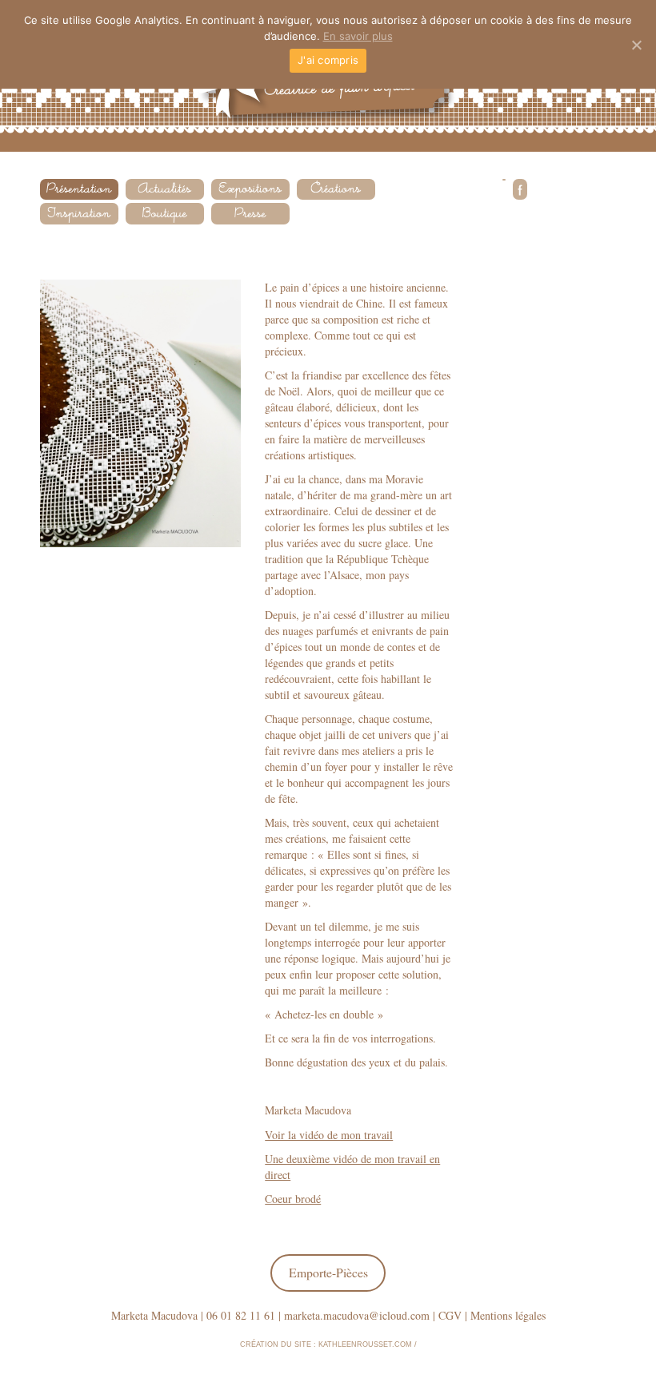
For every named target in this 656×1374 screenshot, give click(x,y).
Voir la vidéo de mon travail (329, 1134)
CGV (450, 1315)
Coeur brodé (293, 1198)
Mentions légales (508, 1315)
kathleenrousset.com (365, 1344)
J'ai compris (328, 60)
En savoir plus (358, 36)
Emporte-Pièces (328, 1272)
